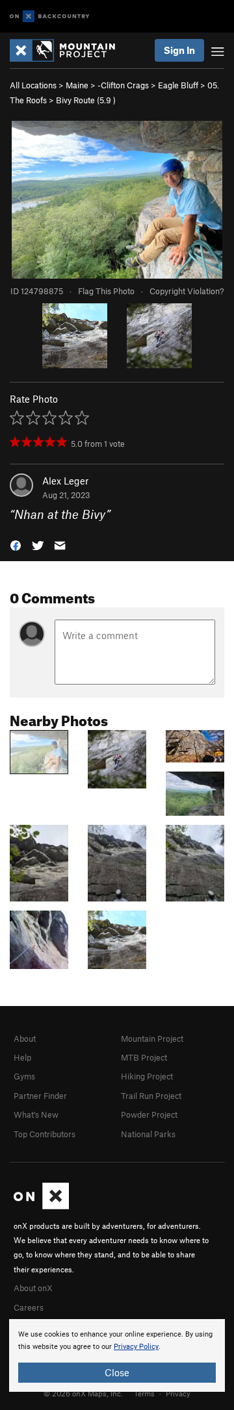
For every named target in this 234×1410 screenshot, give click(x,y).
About (25, 1038)
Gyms (24, 1076)
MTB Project (144, 1057)
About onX (33, 1288)
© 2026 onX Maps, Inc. (83, 1393)
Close (117, 1372)
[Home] (69, 50)
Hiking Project (147, 1076)
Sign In (179, 50)
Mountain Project (152, 1038)
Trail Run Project (151, 1095)
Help (22, 1057)
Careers (29, 1307)
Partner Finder (40, 1095)
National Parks (148, 1134)
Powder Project (149, 1114)
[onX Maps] (41, 1206)
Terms (144, 1393)
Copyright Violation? (187, 291)
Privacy (178, 1393)
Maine (77, 85)
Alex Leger (65, 480)
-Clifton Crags (123, 85)
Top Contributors (44, 1134)
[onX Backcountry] (49, 16)
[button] (15, 544)
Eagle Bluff (178, 85)
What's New (36, 1114)
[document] (117, 1355)
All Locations (33, 85)
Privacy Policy (136, 1346)
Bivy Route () (86, 100)
